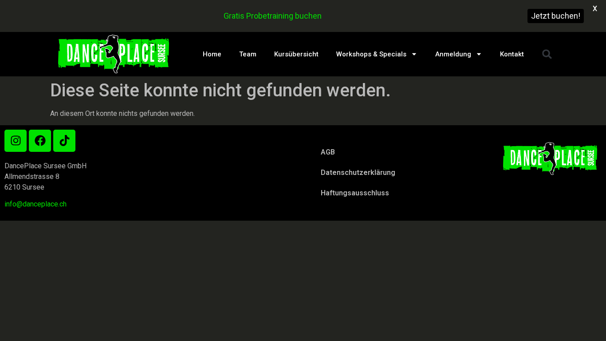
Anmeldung (453, 54)
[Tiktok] (64, 141)
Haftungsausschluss (355, 193)
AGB (328, 152)
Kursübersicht (296, 54)
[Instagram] (15, 141)
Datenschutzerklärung (358, 172)
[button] (547, 54)
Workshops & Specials (371, 54)
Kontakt (512, 54)
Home (212, 54)
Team (247, 54)
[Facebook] (40, 141)
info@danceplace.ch (35, 204)
